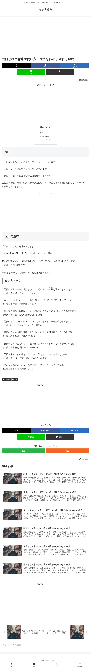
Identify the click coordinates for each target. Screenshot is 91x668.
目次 (42, 127)
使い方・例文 (47, 140)
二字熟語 (7, 379)
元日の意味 (44, 136)
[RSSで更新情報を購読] (67, 450)
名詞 (15, 379)
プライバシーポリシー (45, 660)
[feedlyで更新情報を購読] (23, 450)
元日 (41, 133)
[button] (60, 72)
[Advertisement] (45, 37)
